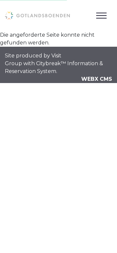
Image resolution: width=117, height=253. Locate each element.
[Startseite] (37, 15)
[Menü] (101, 15)
